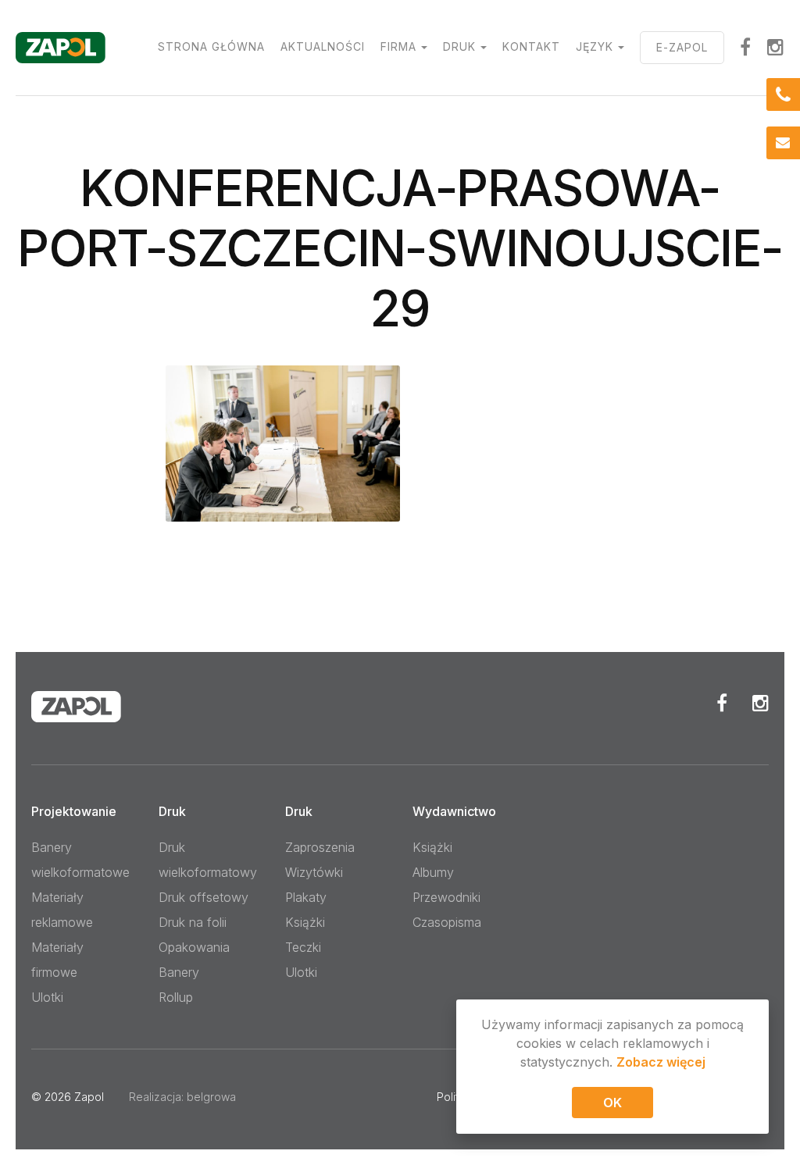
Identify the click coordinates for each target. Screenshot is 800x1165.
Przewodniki (446, 897)
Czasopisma (446, 922)
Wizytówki (314, 872)
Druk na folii (193, 922)
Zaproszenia (320, 847)
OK (612, 1102)
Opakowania (194, 947)
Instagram (775, 46)
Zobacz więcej (660, 1062)
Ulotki (47, 997)
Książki (305, 922)
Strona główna (211, 46)
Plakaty (306, 897)
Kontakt (531, 46)
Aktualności (322, 46)
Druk (459, 46)
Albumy (433, 872)
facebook (746, 46)
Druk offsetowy (203, 897)
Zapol (89, 1096)
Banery (179, 972)
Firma (398, 46)
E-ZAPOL (682, 47)
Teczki (303, 947)
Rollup (176, 997)
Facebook (721, 702)
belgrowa (211, 1096)
